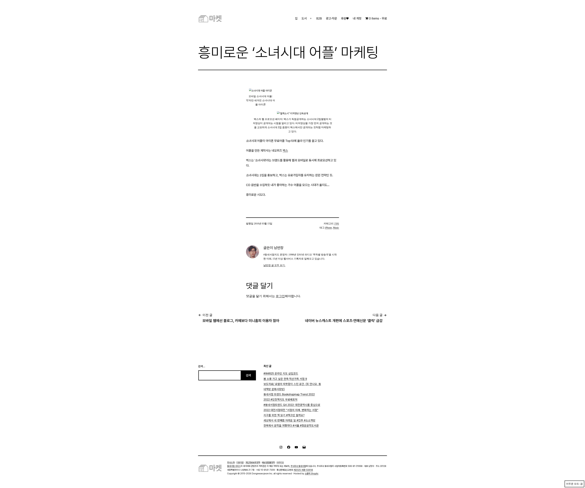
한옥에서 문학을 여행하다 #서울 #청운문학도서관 (291, 425)
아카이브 (280, 462)
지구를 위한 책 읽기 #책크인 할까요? (284, 415)
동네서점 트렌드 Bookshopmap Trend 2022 (289, 394)
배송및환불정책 (268, 462)
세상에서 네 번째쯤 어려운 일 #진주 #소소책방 (289, 420)
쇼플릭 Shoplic (311, 473)
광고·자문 (331, 18)
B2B (319, 18)
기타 (336, 223)
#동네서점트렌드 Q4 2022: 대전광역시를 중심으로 (292, 404)
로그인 (280, 296)
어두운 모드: (573, 484)
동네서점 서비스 (234, 466)
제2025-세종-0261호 (303, 470)
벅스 (285, 150)
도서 (304, 18)
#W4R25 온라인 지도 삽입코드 (281, 373)
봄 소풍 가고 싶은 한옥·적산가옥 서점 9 (285, 378)
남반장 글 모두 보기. (274, 265)
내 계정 (357, 18)
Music (336, 227)
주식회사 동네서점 (298, 466)
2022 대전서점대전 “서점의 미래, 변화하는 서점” (291, 410)
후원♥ (345, 18)
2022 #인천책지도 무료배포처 (280, 399)
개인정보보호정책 (252, 462)
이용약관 (240, 462)
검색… (201, 366)
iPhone (328, 227)
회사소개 (230, 462)
